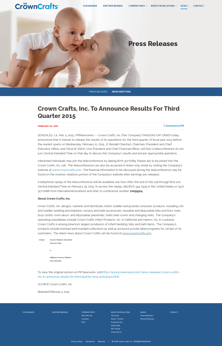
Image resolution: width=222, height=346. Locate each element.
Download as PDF (174, 126)
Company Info (137, 6)
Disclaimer (90, 341)
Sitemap (101, 341)
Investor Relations (163, 6)
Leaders (85, 319)
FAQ (83, 322)
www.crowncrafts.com (66, 169)
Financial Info (116, 322)
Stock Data (115, 325)
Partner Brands (113, 6)
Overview (115, 315)
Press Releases (98, 91)
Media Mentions (121, 91)
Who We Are (87, 315)
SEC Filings (115, 329)
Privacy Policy (77, 341)
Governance (116, 332)
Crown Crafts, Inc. (126, 341)
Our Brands (90, 6)
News (184, 6)
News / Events (117, 319)
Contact (198, 6)
